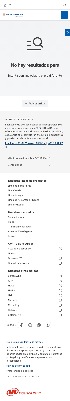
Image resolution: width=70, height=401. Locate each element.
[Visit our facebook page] (21, 325)
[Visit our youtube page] (48, 325)
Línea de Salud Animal (20, 185)
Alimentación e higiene (20, 231)
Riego (11, 221)
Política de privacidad (18, 365)
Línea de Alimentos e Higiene (23, 199)
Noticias (12, 253)
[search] (65, 5)
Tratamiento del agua (19, 226)
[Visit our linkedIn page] (30, 325)
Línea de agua (15, 195)
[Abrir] (64, 15)
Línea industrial (16, 204)
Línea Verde (14, 190)
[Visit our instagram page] (39, 325)
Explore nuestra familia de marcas (25, 342)
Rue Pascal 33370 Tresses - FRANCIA (25, 143)
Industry (12, 236)
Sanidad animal (16, 217)
